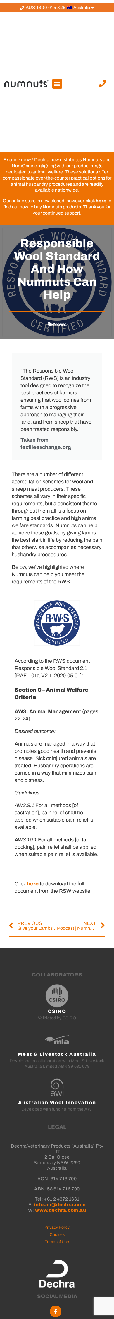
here (101, 200)
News (60, 324)
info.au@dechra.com (60, 1204)
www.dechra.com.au (60, 1210)
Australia (81, 7)
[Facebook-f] (55, 1311)
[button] (57, 84)
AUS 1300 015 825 (46, 7)
